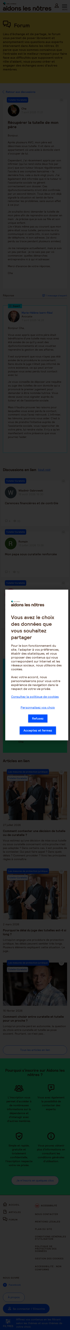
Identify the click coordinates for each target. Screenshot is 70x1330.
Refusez (38, 718)
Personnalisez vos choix (38, 707)
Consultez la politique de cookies (35, 697)
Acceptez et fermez (38, 730)
